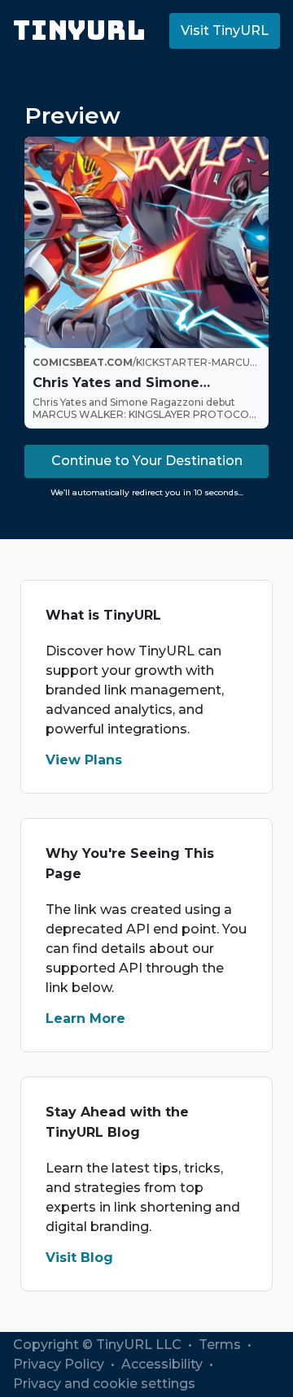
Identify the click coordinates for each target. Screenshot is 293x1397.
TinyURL (79, 30)
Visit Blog (79, 1257)
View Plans (84, 760)
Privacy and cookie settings (104, 1383)
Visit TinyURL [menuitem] (225, 30)
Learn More (85, 1018)
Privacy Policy (60, 1364)
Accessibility (163, 1364)
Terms (221, 1344)
